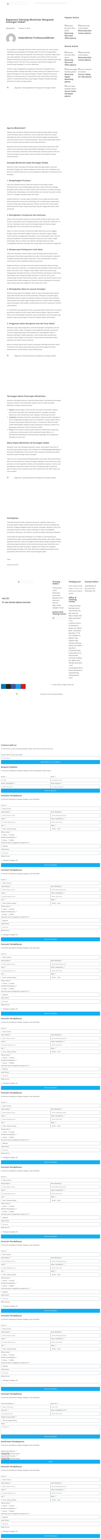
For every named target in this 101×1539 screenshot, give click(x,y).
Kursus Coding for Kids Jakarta (84, 75)
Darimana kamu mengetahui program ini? (15, 843)
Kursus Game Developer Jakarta (70, 93)
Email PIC (4, 1410)
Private (12, 835)
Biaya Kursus (5, 856)
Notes (3, 1424)
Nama (3, 776)
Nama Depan (5, 812)
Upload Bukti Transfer (8, 1456)
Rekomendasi (10, 28)
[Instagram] (8, 686)
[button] (50, 3)
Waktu (52, 825)
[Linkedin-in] (3, 686)
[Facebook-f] (13, 686)
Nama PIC (53, 1403)
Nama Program (55, 783)
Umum (5, 835)
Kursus (3, 805)
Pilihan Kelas (5, 832)
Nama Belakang (55, 812)
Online (5, 840)
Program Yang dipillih (8, 1417)
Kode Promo (5, 849)
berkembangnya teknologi (50, 449)
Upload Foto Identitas (8, 1451)
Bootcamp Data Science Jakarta (84, 31)
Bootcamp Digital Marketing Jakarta (69, 78)
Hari (2, 825)
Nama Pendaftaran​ (7, 1403)
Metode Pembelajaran (8, 837)
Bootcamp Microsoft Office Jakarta (70, 35)
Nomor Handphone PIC (58, 1410)
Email (52, 776)
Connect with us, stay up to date (11, 755)
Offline (12, 840)
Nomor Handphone (7, 783)
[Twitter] (18, 686)
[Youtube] (23, 686)
